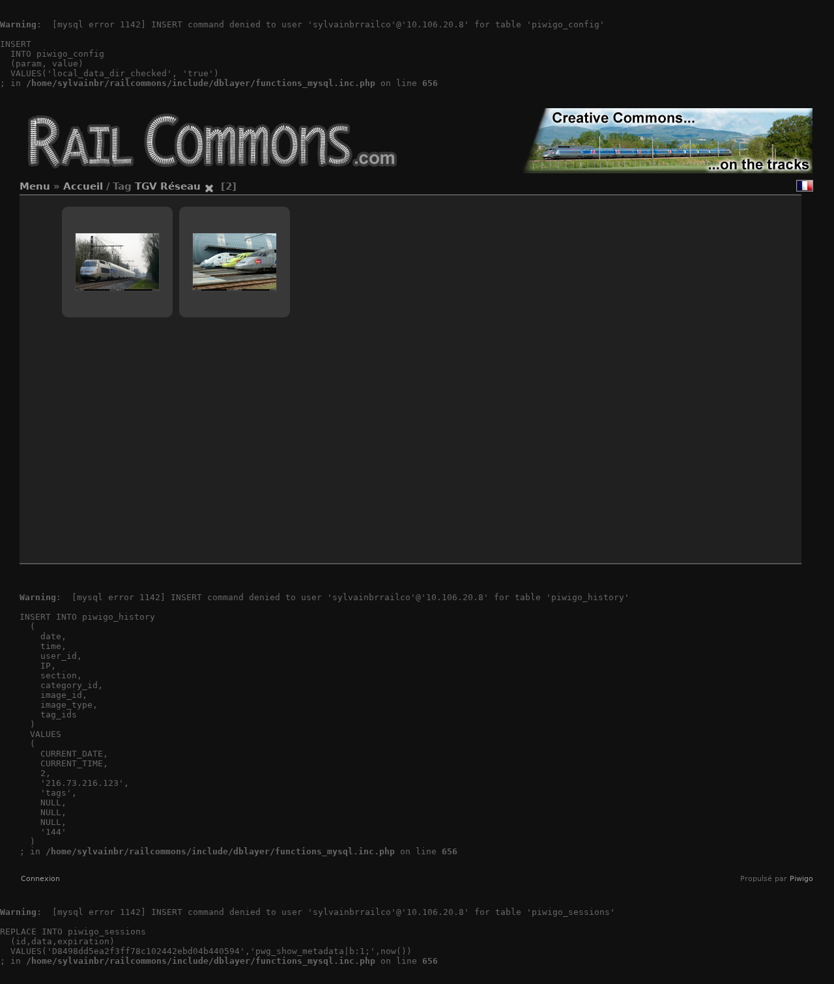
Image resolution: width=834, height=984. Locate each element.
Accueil (83, 186)
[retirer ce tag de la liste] (209, 186)
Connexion (40, 879)
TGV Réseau (168, 186)
